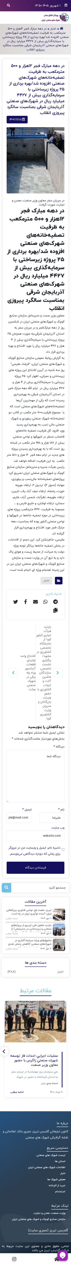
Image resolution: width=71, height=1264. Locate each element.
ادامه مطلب (10, 918)
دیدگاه (59, 747)
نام (61, 810)
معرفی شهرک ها (56, 1179)
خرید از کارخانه (57, 1185)
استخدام (60, 1191)
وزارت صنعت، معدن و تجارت (49, 1213)
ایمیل (27, 810)
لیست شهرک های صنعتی (50, 1155)
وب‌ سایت (57, 828)
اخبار (60, 972)
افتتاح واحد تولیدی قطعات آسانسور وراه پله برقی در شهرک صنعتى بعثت (28, 673)
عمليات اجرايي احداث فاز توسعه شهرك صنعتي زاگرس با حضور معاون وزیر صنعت (34, 1060)
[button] (4, 1051)
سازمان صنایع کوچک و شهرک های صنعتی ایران (38, 1219)
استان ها (60, 1161)
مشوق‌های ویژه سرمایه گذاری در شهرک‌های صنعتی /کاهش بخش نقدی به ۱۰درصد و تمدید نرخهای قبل (29, 943)
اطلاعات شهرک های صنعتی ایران (46, 1167)
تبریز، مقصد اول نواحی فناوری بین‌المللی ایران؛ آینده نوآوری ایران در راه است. (28, 912)
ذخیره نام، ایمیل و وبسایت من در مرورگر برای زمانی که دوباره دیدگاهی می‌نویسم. (34, 851)
